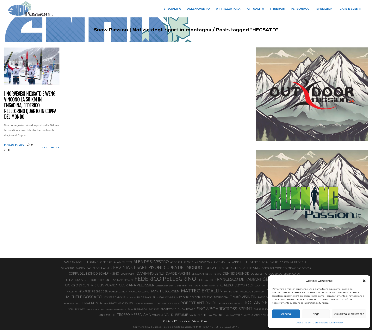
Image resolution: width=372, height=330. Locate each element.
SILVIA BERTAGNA (95, 309)
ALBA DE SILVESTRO (151, 261)
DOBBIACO (275, 273)
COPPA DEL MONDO (183, 267)
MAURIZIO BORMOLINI (252, 291)
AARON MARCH (76, 262)
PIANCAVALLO (71, 303)
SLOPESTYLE (169, 309)
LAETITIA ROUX (243, 285)
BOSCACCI (300, 262)
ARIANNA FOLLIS (238, 262)
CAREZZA (80, 268)
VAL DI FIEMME (176, 314)
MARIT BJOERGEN (165, 291)
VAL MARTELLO (234, 315)
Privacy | (196, 321)
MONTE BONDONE (114, 297)
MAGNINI (72, 291)
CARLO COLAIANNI (97, 268)
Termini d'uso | (183, 321)
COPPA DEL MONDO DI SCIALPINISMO (232, 268)
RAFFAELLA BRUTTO (145, 303)
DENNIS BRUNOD (236, 273)
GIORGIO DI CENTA (79, 285)
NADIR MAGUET (146, 297)
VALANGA (157, 315)
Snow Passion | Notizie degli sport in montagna (152, 30)
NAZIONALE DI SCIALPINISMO (195, 297)
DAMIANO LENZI (150, 273)
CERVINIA (120, 267)
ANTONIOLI (220, 262)
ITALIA (197, 285)
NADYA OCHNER (166, 297)
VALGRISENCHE (198, 314)
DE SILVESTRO (259, 273)
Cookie (205, 321)
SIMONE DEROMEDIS (116, 309)
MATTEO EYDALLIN (202, 290)
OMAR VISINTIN (243, 297)
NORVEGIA (221, 297)
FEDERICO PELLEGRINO (165, 278)
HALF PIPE (187, 285)
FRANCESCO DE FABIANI (237, 279)
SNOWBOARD (186, 309)
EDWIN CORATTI (293, 273)
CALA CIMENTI (67, 268)
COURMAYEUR (128, 274)
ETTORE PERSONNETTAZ (102, 279)
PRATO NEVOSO (118, 303)
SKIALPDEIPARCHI (137, 309)
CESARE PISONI (146, 267)
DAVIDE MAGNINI (178, 273)
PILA (105, 303)
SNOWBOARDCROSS (217, 308)
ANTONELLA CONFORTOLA (198, 262)
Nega (316, 313)
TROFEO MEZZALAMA (134, 314)
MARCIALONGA (118, 291)
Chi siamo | (169, 321)
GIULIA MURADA (106, 285)
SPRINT (245, 308)
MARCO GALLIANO (139, 291)
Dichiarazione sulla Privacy (328, 322)
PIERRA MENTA (90, 303)
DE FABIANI (197, 273)
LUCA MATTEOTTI (264, 285)
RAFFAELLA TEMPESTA (168, 303)
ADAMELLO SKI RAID (101, 262)
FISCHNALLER (205, 279)
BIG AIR (274, 262)
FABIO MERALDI (125, 280)
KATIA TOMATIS (210, 285)
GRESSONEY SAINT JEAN (168, 285)
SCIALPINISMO (76, 309)
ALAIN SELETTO (123, 262)
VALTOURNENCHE (253, 315)
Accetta (286, 313)
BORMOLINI (286, 262)
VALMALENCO (216, 315)
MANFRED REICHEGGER (93, 291)
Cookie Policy (303, 322)
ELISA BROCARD (76, 279)
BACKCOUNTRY (259, 262)
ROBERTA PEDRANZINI (231, 303)
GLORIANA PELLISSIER (136, 285)
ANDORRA (176, 262)
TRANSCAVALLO (105, 315)
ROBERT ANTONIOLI (199, 302)
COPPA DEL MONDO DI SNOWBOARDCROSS (286, 268)
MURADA (131, 297)
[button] (364, 281)
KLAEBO (226, 285)
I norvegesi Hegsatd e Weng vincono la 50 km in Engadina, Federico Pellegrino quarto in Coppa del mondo (30, 105)
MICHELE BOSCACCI (84, 296)
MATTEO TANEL (231, 291)
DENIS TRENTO (213, 273)
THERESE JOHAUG (264, 309)
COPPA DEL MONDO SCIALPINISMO (94, 273)
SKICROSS (154, 309)
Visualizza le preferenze (349, 313)
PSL (131, 303)
